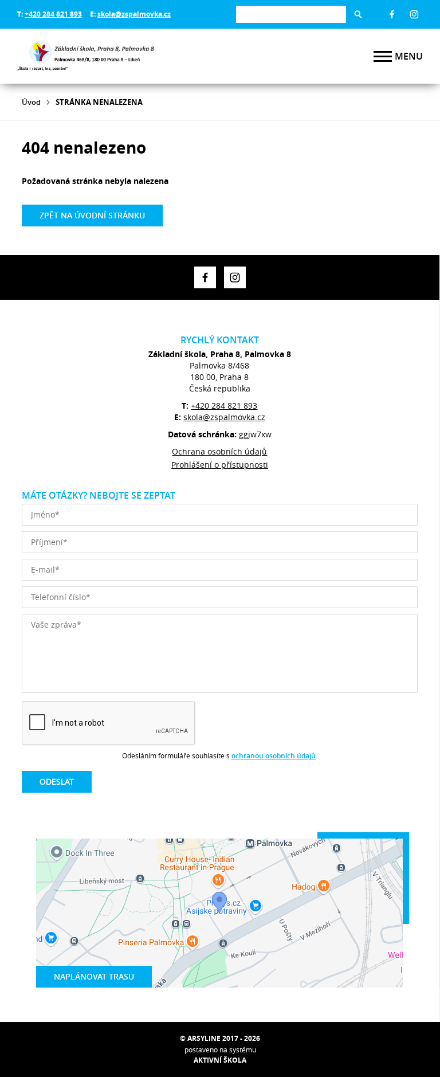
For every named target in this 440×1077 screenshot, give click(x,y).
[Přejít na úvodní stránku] (86, 56)
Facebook (391, 14)
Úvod (31, 102)
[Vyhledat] (358, 14)
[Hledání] (291, 14)
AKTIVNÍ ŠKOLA (220, 1060)
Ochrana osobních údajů (219, 451)
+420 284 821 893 (53, 14)
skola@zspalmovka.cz (134, 14)
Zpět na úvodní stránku (92, 215)
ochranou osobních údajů (273, 756)
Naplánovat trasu (94, 976)
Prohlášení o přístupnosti (219, 464)
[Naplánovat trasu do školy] (219, 913)
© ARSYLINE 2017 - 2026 (220, 1038)
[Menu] (383, 56)
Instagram (414, 14)
